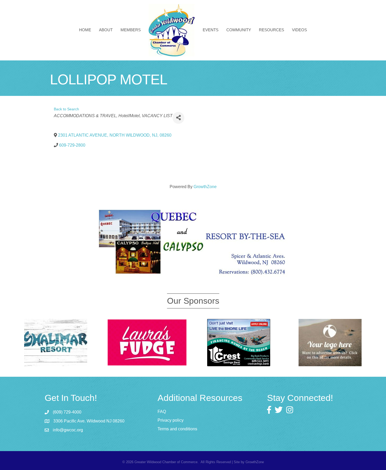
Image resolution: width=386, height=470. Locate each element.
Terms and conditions (177, 429)
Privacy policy (171, 420)
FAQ (162, 411)
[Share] (178, 118)
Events (210, 30)
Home (85, 30)
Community (238, 30)
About (106, 30)
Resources (271, 30)
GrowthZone (205, 186)
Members (131, 30)
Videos (299, 30)
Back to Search (66, 109)
